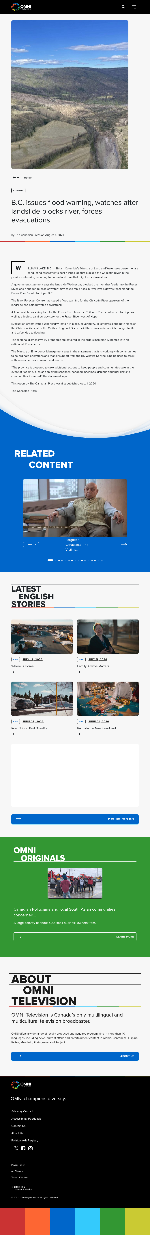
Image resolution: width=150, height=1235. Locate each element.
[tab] (50, 560)
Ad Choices (17, 1171)
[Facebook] (23, 1148)
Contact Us (18, 1126)
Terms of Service (19, 1177)
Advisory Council (22, 1111)
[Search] (123, 7)
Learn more (125, 936)
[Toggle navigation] (133, 7)
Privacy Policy (18, 1164)
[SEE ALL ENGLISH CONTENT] (75, 819)
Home (28, 177)
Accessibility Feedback (26, 1118)
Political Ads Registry (24, 1140)
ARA (15, 659)
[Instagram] (30, 1148)
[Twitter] (16, 1148)
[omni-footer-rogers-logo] (22, 1188)
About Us (17, 1133)
